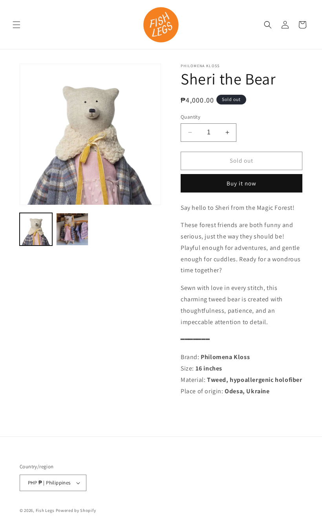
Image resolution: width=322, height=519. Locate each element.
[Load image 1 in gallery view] (36, 229)
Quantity (190, 117)
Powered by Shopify (76, 510)
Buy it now (241, 183)
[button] (16, 24)
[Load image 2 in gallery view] (72, 229)
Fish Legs (45, 510)
